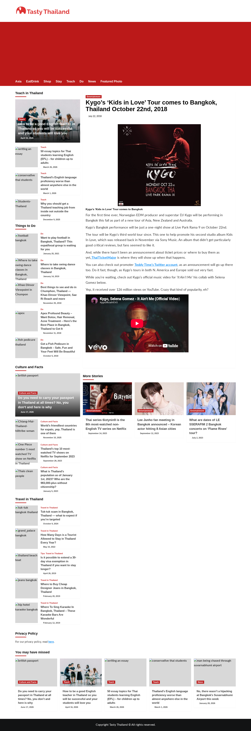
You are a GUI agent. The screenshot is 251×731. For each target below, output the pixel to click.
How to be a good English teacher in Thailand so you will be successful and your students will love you (46, 128)
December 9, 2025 (51, 219)
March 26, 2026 (50, 167)
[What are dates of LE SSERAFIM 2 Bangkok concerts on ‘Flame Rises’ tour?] (211, 398)
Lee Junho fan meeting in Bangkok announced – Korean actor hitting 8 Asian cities (159, 424)
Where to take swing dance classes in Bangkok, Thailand (58, 268)
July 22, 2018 (95, 116)
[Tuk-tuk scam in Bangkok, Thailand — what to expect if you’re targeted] (26, 515)
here (51, 641)
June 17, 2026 (27, 412)
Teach (71, 81)
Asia (18, 81)
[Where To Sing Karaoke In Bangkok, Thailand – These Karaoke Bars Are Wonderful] (26, 613)
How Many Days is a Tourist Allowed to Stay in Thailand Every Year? (58, 538)
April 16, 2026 (27, 138)
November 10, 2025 (52, 437)
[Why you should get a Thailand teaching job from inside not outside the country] (26, 209)
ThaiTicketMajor (103, 257)
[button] (233, 82)
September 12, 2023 (149, 433)
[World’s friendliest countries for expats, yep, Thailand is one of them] (26, 429)
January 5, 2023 (50, 491)
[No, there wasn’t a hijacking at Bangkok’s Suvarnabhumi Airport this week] (215, 672)
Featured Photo (111, 81)
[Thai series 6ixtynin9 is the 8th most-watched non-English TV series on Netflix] (107, 398)
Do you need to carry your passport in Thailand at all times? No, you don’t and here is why (46, 402)
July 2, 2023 (197, 438)
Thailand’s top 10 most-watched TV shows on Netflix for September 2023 (58, 452)
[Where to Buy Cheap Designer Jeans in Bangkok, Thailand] (26, 588)
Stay (59, 81)
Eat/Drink (32, 81)
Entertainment (94, 96)
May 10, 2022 (49, 547)
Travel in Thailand (49, 508)
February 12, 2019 (51, 623)
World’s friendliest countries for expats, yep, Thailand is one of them (59, 429)
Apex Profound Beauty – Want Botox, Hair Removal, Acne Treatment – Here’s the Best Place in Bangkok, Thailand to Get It (59, 321)
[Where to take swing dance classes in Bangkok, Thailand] (26, 268)
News (92, 81)
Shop (47, 81)
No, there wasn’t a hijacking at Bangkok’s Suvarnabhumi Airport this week (215, 695)
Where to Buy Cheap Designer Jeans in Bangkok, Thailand (58, 588)
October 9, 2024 (50, 524)
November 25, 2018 (52, 303)
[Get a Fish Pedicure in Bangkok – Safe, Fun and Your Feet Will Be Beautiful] (26, 348)
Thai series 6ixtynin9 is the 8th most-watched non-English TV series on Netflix (106, 424)
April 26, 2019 (49, 573)
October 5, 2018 (50, 356)
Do (82, 81)
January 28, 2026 (207, 703)
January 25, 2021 (51, 253)
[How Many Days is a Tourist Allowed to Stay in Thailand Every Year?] (26, 538)
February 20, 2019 (51, 596)
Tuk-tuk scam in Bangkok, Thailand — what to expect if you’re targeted (59, 515)
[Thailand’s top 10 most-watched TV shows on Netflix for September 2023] (26, 452)
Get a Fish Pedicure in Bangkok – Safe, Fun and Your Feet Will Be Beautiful (58, 347)
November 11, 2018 (52, 333)
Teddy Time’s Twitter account (156, 265)
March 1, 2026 (49, 193)
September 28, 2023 (52, 461)
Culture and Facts (27, 393)
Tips (43, 554)
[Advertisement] (125, 49)
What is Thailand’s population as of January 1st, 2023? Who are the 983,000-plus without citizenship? (56, 479)
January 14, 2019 (51, 276)
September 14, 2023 (97, 433)
